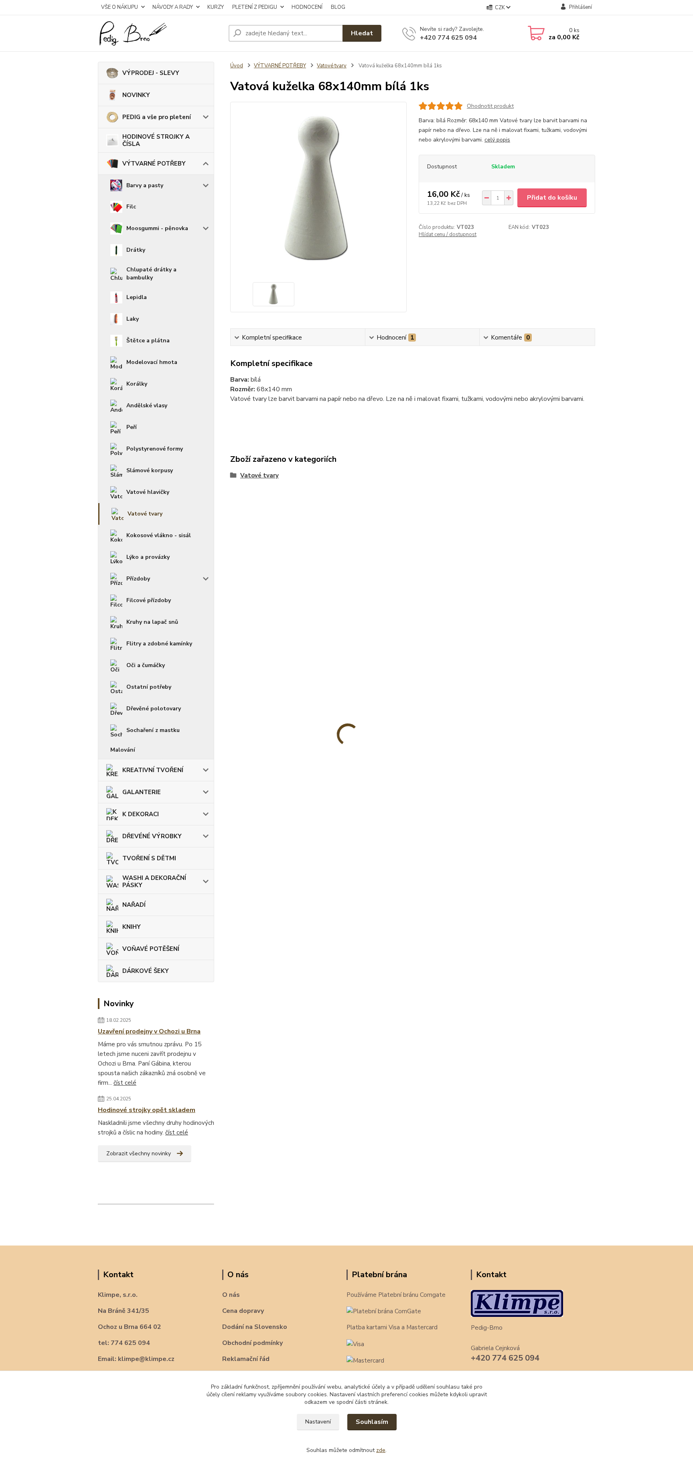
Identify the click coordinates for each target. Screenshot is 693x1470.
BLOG (338, 7)
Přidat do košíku (552, 197)
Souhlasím (372, 1421)
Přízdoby (138, 578)
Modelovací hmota (151, 362)
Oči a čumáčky (145, 665)
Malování (122, 750)
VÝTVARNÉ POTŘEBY (154, 164)
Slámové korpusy (149, 470)
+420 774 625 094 (448, 37)
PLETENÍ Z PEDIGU (254, 7)
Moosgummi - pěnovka (157, 228)
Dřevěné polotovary (153, 708)
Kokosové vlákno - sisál (158, 535)
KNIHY (131, 927)
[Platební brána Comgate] (383, 1311)
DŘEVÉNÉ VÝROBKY (152, 836)
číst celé (124, 1083)
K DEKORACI (140, 814)
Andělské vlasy (146, 405)
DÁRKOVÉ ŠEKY (145, 971)
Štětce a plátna (148, 340)
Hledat (362, 33)
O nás (231, 1294)
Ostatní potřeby (148, 687)
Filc (131, 206)
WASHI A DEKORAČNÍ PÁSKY (154, 881)
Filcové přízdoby (148, 600)
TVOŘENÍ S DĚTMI (149, 858)
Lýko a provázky (148, 557)
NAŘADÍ (134, 905)
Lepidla (136, 297)
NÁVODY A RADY (172, 7)
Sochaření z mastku (153, 730)
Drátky (135, 250)
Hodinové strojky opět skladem (146, 1110)
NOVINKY (136, 95)
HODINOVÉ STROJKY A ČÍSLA (156, 140)
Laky (132, 319)
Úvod (236, 65)
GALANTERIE (141, 792)
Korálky (136, 384)
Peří (131, 427)
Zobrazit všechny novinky (138, 1153)
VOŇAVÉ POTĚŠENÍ (150, 949)
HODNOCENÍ (307, 7)
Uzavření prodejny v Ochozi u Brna (149, 1031)
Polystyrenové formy (154, 449)
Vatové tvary (145, 514)
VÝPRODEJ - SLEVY (150, 73)
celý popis (497, 140)
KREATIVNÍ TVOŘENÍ (152, 770)
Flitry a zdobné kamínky (159, 643)
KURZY (215, 7)
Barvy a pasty (144, 185)
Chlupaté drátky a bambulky (151, 273)
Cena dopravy (243, 1310)
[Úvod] (160, 33)
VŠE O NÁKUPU (119, 7)
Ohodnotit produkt (490, 106)
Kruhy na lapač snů (152, 622)
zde (380, 1450)
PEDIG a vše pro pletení (156, 117)
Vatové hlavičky (147, 492)
